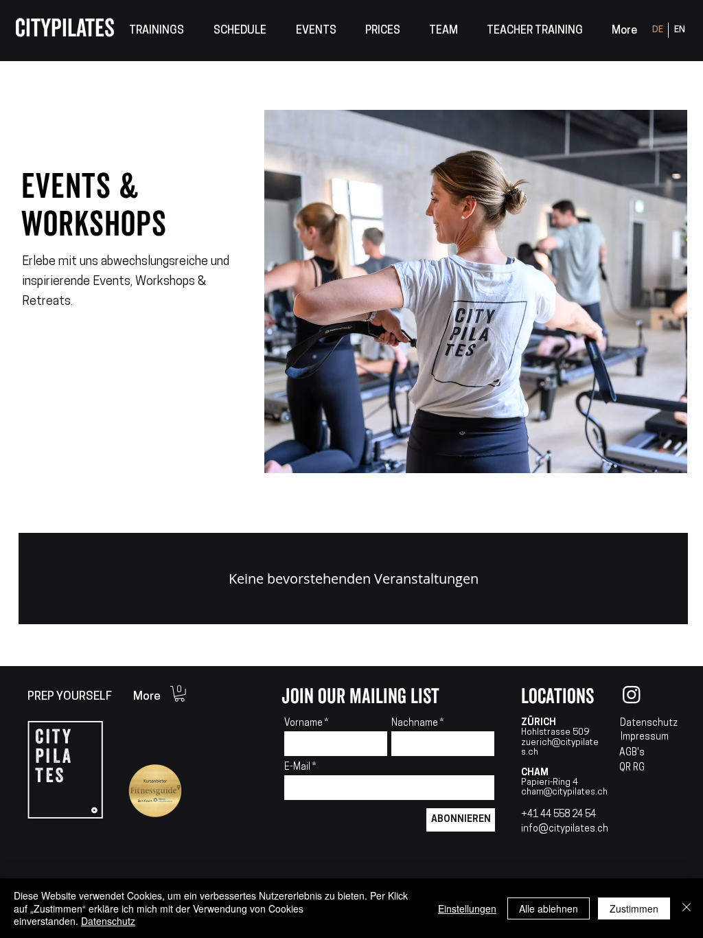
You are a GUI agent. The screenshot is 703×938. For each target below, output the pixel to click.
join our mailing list (360, 696)
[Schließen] (686, 908)
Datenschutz (649, 723)
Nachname (414, 724)
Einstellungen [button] (467, 908)
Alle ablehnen (548, 908)
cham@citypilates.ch (564, 792)
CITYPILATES (65, 29)
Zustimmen (634, 908)
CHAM (535, 773)
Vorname (303, 724)
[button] (156, 31)
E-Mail (298, 768)
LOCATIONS (557, 696)
